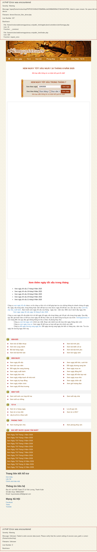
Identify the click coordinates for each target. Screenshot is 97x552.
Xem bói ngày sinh (74, 353)
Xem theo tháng (32, 91)
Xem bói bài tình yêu (74, 350)
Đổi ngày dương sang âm (76, 365)
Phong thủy (50, 59)
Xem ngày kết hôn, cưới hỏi (77, 362)
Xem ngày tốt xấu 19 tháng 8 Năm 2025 (28, 294)
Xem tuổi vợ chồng (17, 399)
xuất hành (17, 310)
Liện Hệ (8, 479)
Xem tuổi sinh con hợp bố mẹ (21, 396)
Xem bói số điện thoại (18, 344)
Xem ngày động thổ (74, 371)
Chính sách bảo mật (13, 481)
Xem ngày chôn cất (74, 380)
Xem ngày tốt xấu (16, 362)
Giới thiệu (9, 477)
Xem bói (38, 59)
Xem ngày (18, 59)
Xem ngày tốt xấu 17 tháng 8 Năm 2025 (28, 289)
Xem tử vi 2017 (72, 412)
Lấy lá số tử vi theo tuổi (18, 415)
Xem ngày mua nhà (74, 377)
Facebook (9, 502)
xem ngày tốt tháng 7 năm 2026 (20, 452)
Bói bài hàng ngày (17, 350)
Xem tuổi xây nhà (73, 396)
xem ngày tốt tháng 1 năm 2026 (20, 435)
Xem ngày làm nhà (17, 374)
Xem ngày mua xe (73, 368)
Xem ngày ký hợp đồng (18, 380)
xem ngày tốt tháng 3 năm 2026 (20, 441)
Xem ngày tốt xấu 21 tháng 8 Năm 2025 (28, 299)
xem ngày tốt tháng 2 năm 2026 (20, 438)
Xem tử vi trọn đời (16, 412)
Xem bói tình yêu (73, 344)
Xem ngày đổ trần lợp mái (76, 374)
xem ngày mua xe (26, 324)
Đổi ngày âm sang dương (19, 368)
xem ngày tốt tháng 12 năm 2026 (20, 467)
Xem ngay (65, 86)
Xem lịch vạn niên (16, 365)
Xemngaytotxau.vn (82, 317)
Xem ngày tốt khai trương (19, 386)
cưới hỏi (84, 308)
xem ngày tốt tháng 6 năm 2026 (20, 449)
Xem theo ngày (31, 86)
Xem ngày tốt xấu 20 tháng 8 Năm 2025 (28, 297)
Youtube (8, 507)
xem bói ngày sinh (26, 322)
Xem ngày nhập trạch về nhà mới (22, 377)
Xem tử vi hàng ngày (18, 409)
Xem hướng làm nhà (17, 425)
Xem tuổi (63, 59)
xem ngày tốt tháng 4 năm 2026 (20, 443)
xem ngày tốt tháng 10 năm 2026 (20, 461)
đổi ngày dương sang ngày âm (30, 326)
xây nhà (10, 310)
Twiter (8, 504)
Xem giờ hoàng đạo (74, 383)
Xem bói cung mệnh (17, 347)
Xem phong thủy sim (74, 425)
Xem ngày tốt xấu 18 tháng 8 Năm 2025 (28, 291)
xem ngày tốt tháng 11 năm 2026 (20, 464)
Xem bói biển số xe (74, 347)
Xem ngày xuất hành (18, 371)
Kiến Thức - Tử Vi (77, 59)
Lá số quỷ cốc (72, 409)
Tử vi (29, 59)
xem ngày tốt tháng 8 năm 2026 (20, 455)
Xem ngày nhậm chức (18, 383)
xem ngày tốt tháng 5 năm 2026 (20, 446)
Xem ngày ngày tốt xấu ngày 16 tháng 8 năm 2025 (30, 312)
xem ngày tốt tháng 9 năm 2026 (20, 458)
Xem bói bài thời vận (17, 353)
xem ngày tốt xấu (20, 305)
